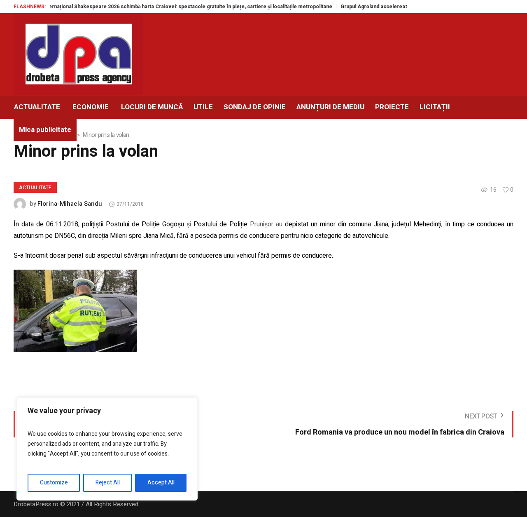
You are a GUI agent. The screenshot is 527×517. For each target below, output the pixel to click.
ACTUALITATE (35, 187)
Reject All (108, 482)
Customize (54, 482)
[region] (107, 449)
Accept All (161, 482)
